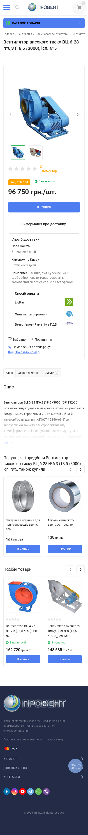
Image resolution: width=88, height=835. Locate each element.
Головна (8, 34)
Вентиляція (25, 34)
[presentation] (10, 114)
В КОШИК (44, 207)
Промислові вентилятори (51, 34)
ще (6, 443)
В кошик (23, 549)
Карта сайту (55, 739)
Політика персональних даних (22, 739)
